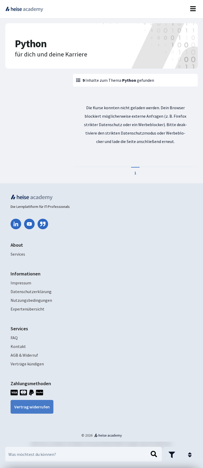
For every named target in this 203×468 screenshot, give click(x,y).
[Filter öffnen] (172, 455)
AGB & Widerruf (24, 355)
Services (18, 254)
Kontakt (18, 346)
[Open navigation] (193, 9)
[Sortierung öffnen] (190, 455)
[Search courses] (154, 454)
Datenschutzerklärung (31, 291)
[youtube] (29, 224)
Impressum (21, 282)
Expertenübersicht (27, 309)
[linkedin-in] (16, 224)
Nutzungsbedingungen (31, 300)
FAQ (14, 337)
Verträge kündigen (27, 363)
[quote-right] (43, 224)
